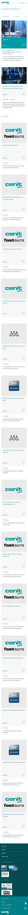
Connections (4, 856)
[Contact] (20, 3)
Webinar (5, 94)
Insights (3, 853)
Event (4, 45)
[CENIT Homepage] (5, 2)
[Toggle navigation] (26, 3)
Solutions (4, 846)
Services (3, 849)
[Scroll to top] (25, 912)
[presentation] (26, 16)
